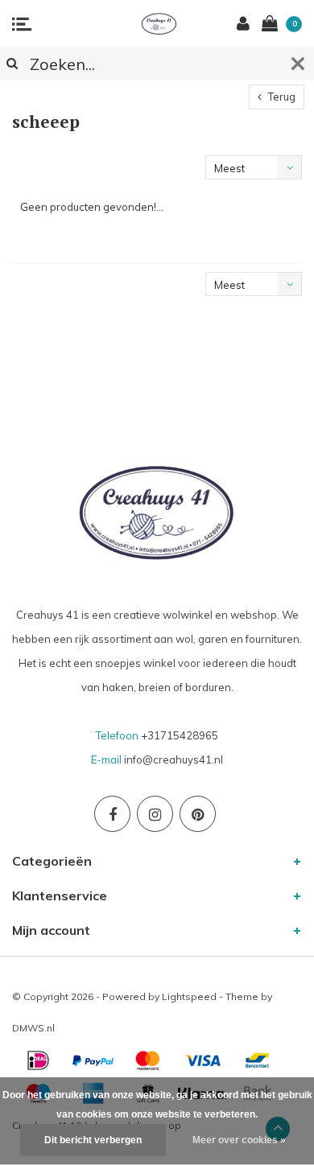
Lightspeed (189, 996)
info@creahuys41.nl (173, 759)
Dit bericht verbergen (93, 1140)
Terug (280, 96)
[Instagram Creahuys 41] (155, 814)
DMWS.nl (33, 1028)
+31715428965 (179, 735)
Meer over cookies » (239, 1140)
